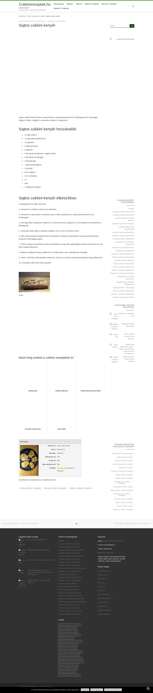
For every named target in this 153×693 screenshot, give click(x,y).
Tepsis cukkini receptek (123, 291)
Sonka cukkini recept (125, 506)
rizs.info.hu (101, 586)
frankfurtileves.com (104, 571)
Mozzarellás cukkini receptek (122, 490)
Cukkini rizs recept (126, 467)
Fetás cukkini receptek (124, 478)
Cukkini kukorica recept (124, 460)
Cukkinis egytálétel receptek (125, 243)
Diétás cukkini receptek (123, 257)
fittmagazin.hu (102, 606)
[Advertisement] (62, 99)
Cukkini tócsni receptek (123, 236)
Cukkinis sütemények (124, 251)
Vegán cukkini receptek (123, 297)
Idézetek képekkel (104, 614)
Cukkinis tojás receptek (124, 475)
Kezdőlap (22, 16)
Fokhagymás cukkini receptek (121, 482)
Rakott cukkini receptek (123, 270)
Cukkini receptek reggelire (126, 228)
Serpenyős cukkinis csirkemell (125, 283)
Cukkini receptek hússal (123, 224)
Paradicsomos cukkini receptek (122, 494)
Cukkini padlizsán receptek (123, 464)
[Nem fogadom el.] (150, 690)
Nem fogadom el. (96, 690)
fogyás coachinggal (104, 610)
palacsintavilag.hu (104, 594)
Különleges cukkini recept (123, 487)
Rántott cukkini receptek (122, 273)
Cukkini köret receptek (123, 212)
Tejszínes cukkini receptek (123, 509)
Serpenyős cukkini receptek (125, 278)
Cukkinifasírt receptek (123, 239)
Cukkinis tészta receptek (122, 254)
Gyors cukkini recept (124, 260)
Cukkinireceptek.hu (31, 686)
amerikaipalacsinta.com (105, 598)
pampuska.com (103, 578)
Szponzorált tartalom (123, 288)
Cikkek (131, 208)
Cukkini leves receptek (123, 215)
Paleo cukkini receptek (123, 267)
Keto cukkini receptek (124, 264)
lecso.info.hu (102, 590)
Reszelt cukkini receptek (123, 499)
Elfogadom (85, 690)
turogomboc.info (103, 602)
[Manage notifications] (148, 688)
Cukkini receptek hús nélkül (36, 16)
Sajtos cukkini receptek (124, 502)
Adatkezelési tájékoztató (106, 553)
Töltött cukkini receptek (122, 294)
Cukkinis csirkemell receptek (122, 471)
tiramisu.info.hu (103, 575)
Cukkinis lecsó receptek (123, 247)
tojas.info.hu (102, 582)
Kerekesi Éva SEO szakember (113, 541)
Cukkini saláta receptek (123, 232)
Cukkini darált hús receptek (122, 453)
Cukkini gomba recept (124, 457)
